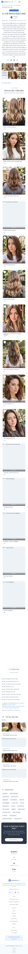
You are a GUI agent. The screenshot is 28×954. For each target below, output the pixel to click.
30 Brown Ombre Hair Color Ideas (13, 694)
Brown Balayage (14, 799)
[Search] (12, 2)
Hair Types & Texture (14, 899)
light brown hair (21, 809)
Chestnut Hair (15, 802)
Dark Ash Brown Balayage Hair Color (11, 369)
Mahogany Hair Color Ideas (12, 678)
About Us (14, 913)
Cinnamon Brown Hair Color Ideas (13, 684)
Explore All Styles (13, 839)
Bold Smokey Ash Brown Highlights (11, 541)
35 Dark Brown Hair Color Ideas (13, 699)
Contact (14, 916)
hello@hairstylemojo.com (14, 889)
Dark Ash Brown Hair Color (9, 438)
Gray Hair (22, 802)
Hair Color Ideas (9, 5)
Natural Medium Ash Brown (9, 264)
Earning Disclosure (14, 921)
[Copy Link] (20, 60)
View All (3, 720)
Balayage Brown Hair (10, 691)
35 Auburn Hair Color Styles (8, 706)
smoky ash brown (17, 818)
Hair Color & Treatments (14, 901)
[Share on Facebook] (14, 60)
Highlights (14, 809)
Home (3, 5)
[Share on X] (17, 60)
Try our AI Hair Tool (15, 710)
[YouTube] (18, 892)
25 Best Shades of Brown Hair (12, 689)
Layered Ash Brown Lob (9, 403)
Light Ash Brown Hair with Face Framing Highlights (12, 334)
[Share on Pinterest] (11, 60)
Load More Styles (15, 669)
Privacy (14, 950)
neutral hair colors (6, 812)
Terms (14, 948)
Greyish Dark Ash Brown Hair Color (11, 195)
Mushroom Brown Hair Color (12, 697)
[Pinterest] (15, 892)
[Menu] (19, 1)
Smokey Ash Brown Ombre (9, 299)
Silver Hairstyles (13, 815)
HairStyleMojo (11, 945)
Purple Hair (5, 815)
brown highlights (6, 802)
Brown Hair (22, 799)
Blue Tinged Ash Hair (8, 576)
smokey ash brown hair (7, 818)
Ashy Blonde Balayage (8, 507)
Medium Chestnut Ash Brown (10, 230)
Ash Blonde (5, 793)
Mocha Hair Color (10, 686)
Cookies (14, 952)
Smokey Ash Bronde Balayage (10, 127)
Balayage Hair (5, 799)
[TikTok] (12, 892)
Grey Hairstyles (21, 806)
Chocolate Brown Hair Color (12, 681)
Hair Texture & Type (10, 704)
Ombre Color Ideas (16, 812)
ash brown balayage (14, 793)
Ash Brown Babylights (8, 610)
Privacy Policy (14, 918)
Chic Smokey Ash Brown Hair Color (11, 472)
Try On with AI (14, 932)
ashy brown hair (14, 796)
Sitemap (14, 923)
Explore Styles (14, 930)
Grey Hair (13, 806)
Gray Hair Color (6, 806)
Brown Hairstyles (17, 5)
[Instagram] (10, 892)
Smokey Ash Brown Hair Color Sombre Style (13, 161)
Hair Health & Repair (14, 904)
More (5, 128)
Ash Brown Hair (6, 796)
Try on (14, 124)
